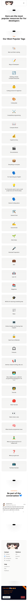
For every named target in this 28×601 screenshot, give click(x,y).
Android (18, 556)
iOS (16, 554)
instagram (8, 558)
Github (7, 554)
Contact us (7, 566)
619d (24, 504)
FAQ (5, 568)
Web (17, 558)
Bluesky (8, 556)
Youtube (8, 560)
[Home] (9, 3)
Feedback (6, 570)
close (23, 597)
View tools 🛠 (6, 597)
